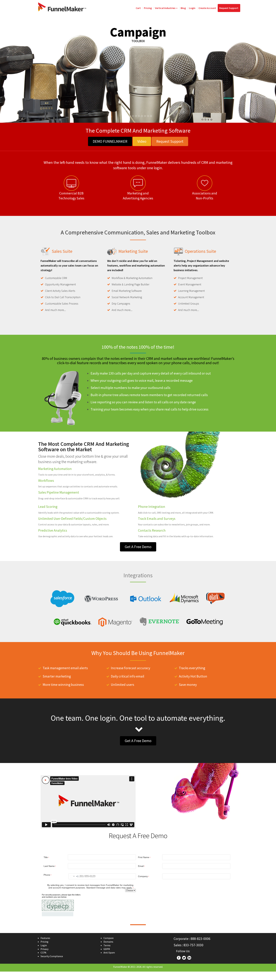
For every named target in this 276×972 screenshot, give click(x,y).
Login (192, 8)
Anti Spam (109, 952)
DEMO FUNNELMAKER (110, 141)
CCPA (43, 952)
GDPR (106, 949)
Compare (108, 938)
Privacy (44, 949)
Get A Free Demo (138, 546)
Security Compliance (52, 956)
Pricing (148, 8)
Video (141, 141)
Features (45, 938)
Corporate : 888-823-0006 (192, 938)
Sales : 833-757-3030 (188, 945)
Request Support (228, 8)
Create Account (207, 8)
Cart (138, 8)
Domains (108, 941)
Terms (107, 945)
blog (183, 8)
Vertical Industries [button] (165, 8)
